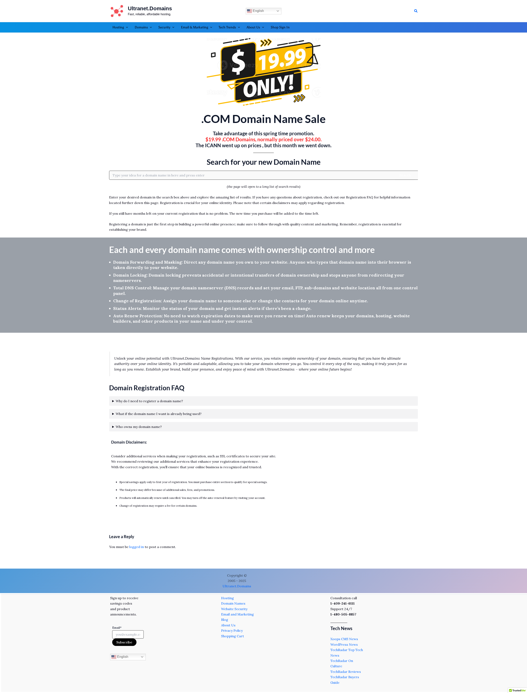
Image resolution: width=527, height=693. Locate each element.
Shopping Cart (232, 636)
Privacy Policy (232, 630)
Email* (116, 627)
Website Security (234, 609)
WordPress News (344, 644)
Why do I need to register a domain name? (149, 401)
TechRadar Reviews (345, 672)
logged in (136, 547)
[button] (416, 11)
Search (405, 175)
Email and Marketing (237, 614)
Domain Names (233, 603)
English (258, 11)
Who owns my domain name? (139, 427)
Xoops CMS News (344, 639)
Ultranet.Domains (150, 8)
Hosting (227, 598)
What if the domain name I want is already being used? (159, 414)
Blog (224, 620)
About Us (228, 625)
